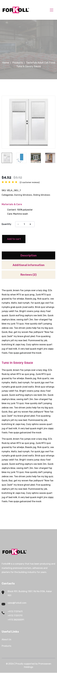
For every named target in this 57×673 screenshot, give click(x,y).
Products (6, 646)
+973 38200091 (16, 619)
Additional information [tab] (29, 265)
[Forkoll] (16, 10)
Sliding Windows (41, 195)
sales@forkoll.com (17, 603)
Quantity (6, 224)
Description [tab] (28, 255)
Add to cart (14, 239)
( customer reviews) (30, 182)
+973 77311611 (15, 611)
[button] (48, 101)
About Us (6, 639)
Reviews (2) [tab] (28, 274)
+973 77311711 (15, 615)
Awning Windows (23, 195)
